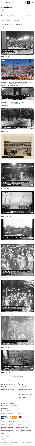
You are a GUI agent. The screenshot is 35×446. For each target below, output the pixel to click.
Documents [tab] (5, 16)
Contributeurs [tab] (17, 16)
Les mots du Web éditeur (9, 406)
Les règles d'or (22, 387)
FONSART (10, 442)
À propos (21, 384)
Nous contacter (23, 397)
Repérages (4, 408)
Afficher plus (19, 376)
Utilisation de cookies (8, 389)
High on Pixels (7, 444)
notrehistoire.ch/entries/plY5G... (10, 103)
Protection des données (8, 387)
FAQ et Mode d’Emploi (25, 389)
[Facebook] (2, 439)
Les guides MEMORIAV (25, 394)
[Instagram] (4, 439)
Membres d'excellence (8, 403)
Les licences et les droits (25, 392)
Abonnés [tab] (27, 16)
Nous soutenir (5, 411)
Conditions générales (8, 384)
